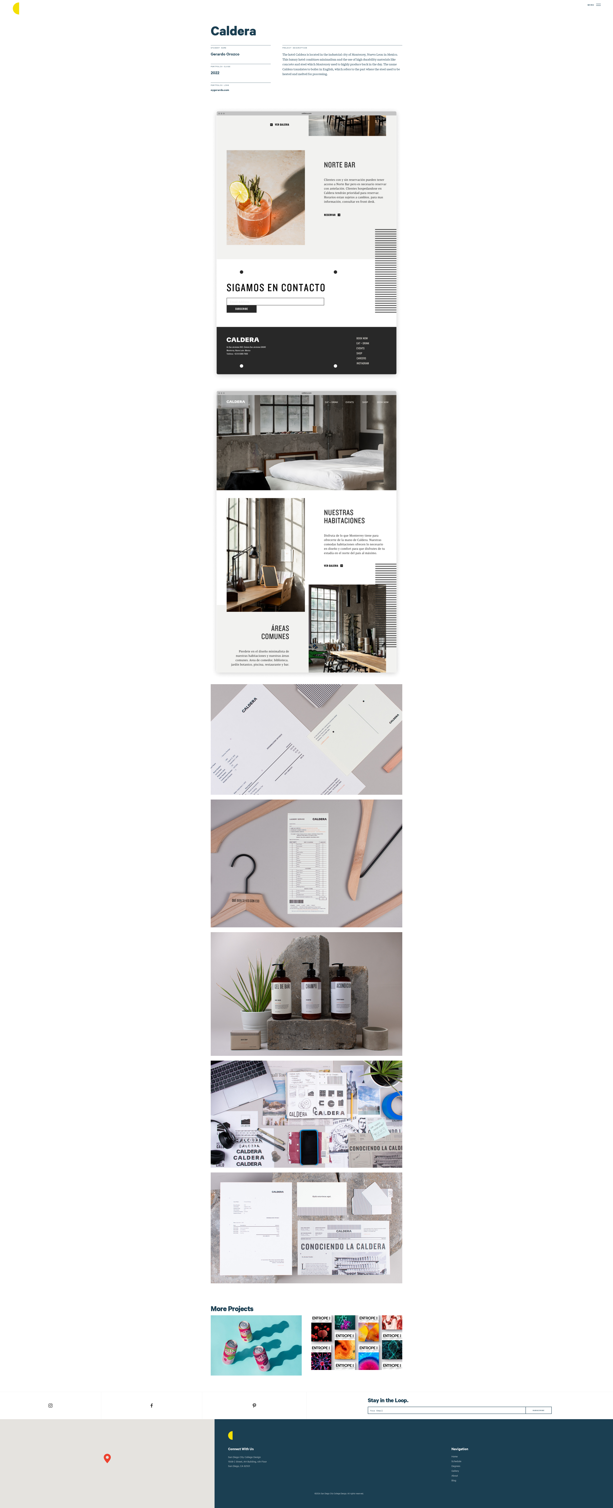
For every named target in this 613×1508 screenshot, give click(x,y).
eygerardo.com (220, 89)
